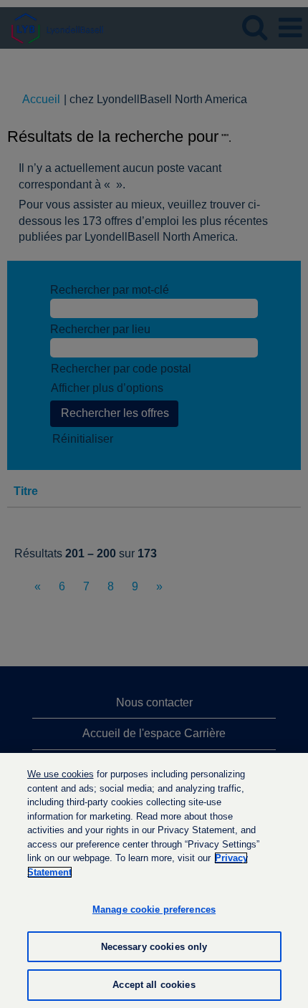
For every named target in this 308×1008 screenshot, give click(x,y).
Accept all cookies (153, 984)
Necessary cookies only (154, 946)
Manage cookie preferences (154, 909)
